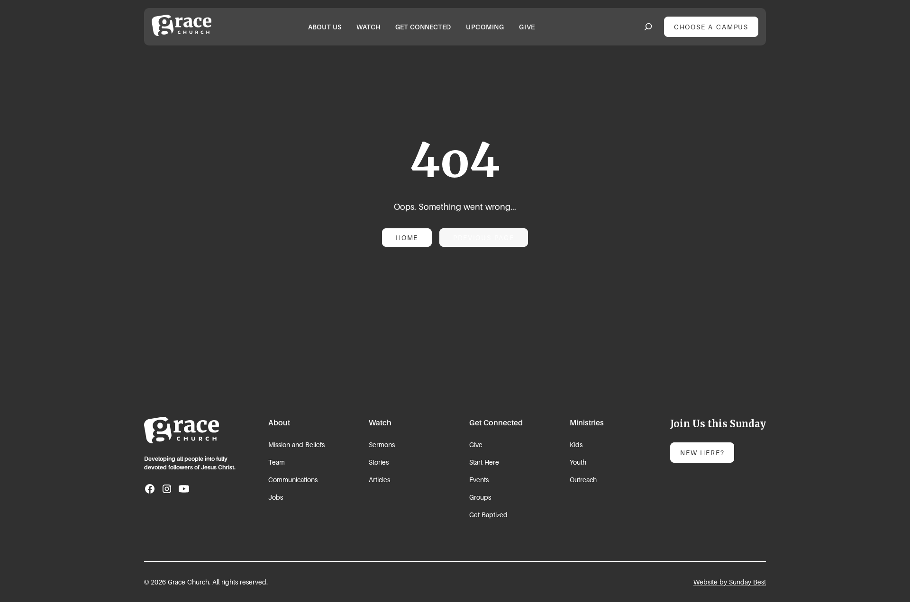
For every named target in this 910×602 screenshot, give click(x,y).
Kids (576, 444)
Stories (379, 462)
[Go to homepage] (181, 430)
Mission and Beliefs (296, 444)
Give (475, 444)
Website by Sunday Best (729, 582)
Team (276, 462)
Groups (480, 497)
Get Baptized (488, 515)
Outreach (583, 480)
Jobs (275, 497)
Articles (379, 480)
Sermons (382, 444)
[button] (324, 27)
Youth (578, 462)
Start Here (484, 462)
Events (479, 480)
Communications (293, 480)
